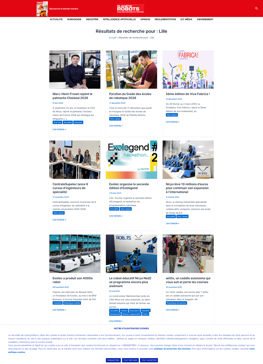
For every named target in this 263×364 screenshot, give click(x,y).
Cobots (124, 310)
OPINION (145, 19)
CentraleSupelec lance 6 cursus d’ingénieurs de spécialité (70, 188)
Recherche (115, 314)
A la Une (57, 122)
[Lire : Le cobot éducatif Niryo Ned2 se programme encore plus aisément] (131, 253)
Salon (145, 314)
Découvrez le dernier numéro (63, 8)
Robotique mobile (72, 303)
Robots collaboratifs (131, 314)
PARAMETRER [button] (113, 360)
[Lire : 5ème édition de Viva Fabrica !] (188, 69)
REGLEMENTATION (165, 19)
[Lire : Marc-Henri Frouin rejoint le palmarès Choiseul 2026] (74, 69)
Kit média (186, 19)
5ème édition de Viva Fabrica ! (188, 94)
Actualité (68, 122)
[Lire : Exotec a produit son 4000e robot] (74, 253)
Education (134, 310)
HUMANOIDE (74, 19)
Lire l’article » (59, 129)
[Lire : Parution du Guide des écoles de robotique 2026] (131, 69)
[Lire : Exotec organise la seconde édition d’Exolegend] (131, 159)
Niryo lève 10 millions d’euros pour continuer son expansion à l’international (187, 188)
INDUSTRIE (92, 19)
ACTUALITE (56, 19)
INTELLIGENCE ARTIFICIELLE (119, 19)
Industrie (78, 122)
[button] (256, 8)
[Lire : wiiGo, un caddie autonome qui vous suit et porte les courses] (188, 253)
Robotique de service (176, 303)
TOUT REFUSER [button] (130, 360)
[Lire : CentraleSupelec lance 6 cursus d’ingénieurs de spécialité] (74, 159)
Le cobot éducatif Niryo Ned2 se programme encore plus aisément (130, 282)
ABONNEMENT (205, 19)
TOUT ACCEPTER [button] (149, 360)
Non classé (115, 119)
